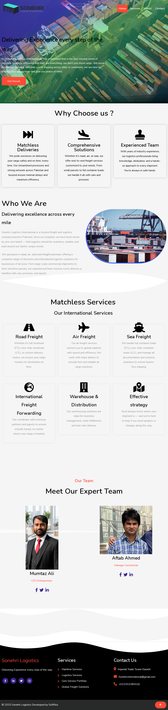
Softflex (53, 705)
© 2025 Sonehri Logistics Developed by (25, 705)
